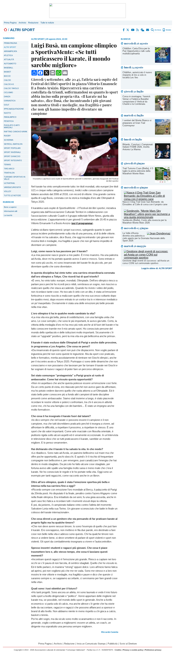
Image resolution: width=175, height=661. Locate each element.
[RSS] (137, 30)
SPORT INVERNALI (12, 152)
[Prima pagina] (5, 30)
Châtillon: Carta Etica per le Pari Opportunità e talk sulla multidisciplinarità (136, 51)
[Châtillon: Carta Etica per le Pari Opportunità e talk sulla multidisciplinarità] (162, 61)
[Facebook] (124, 30)
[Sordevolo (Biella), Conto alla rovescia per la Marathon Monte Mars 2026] (147, 217)
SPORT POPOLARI (12, 148)
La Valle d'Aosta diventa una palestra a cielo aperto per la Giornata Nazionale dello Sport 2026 (144, 237)
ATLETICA (8, 55)
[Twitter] (128, 30)
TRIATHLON (9, 173)
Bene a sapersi (10, 207)
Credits (118, 650)
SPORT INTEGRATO (13, 160)
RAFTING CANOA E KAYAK (15, 132)
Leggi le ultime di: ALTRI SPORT (156, 268)
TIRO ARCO (9, 169)
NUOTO (7, 113)
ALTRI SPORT (10, 47)
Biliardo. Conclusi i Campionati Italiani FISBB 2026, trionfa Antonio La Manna (138, 147)
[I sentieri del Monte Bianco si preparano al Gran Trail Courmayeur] (162, 133)
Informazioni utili (10, 211)
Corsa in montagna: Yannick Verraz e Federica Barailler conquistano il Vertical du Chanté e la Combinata (136, 100)
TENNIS (7, 164)
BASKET (7, 72)
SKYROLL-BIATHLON (13, 144)
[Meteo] (143, 30)
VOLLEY (7, 191)
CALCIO (7, 80)
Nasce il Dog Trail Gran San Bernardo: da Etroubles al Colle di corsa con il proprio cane (145, 203)
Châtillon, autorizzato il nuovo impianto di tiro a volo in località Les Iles (137, 75)
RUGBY (7, 136)
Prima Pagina (10, 23)
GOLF (6, 105)
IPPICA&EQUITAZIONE (14, 109)
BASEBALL (8, 68)
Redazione (33, 23)
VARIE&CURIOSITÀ (12, 187)
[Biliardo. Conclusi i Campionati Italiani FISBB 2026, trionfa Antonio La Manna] (162, 157)
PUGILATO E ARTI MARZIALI (12, 126)
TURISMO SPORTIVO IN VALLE (14, 178)
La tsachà (8, 215)
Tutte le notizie (47, 23)
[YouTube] (133, 30)
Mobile (168, 30)
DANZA (7, 97)
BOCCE (7, 76)
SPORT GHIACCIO (12, 156)
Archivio (22, 23)
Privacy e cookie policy (133, 650)
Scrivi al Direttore (128, 643)
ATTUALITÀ (9, 59)
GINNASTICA (9, 101)
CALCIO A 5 (9, 84)
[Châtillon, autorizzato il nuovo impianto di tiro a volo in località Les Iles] (162, 85)
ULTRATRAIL (9, 183)
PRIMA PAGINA (10, 43)
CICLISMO (8, 92)
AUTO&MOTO (10, 64)
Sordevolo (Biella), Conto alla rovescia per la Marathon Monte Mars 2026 (144, 221)
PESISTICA (9, 121)
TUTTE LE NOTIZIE (12, 195)
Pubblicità (112, 643)
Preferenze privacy (153, 650)
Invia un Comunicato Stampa (91, 643)
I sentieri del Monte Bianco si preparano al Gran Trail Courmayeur (137, 123)
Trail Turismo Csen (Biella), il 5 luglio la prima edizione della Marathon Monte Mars (138, 171)
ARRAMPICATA (10, 51)
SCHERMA (8, 140)
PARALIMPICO (10, 117)
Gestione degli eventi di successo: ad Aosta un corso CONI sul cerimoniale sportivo (146, 261)
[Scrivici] (147, 30)
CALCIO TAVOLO (11, 88)
